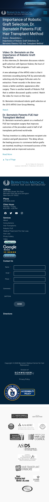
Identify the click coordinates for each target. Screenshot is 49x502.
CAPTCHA (7, 296)
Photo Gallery (8, 236)
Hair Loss (6, 234)
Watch (5, 110)
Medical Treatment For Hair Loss (15, 231)
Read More (7, 154)
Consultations (8, 223)
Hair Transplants (9, 226)
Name (8, 267)
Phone (8, 279)
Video (5, 239)
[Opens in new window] (19, 392)
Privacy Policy (24, 379)
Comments (7, 288)
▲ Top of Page (9, 159)
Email (8, 273)
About (5, 220)
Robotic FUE (8, 228)
